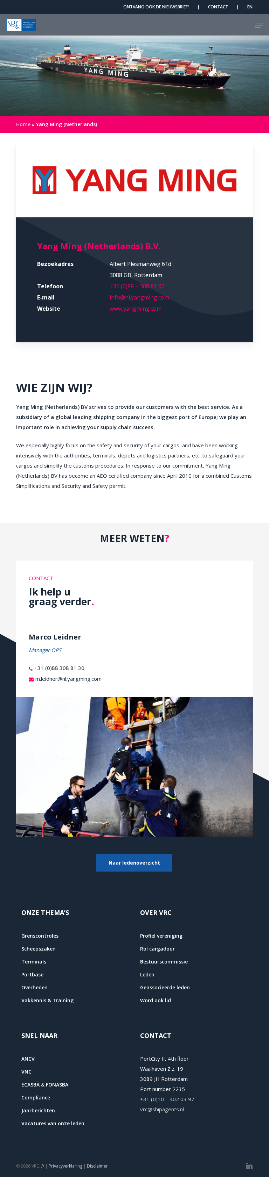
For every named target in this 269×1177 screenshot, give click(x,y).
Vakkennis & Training (47, 1000)
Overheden (34, 987)
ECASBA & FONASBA (44, 1084)
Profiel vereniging (161, 935)
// (42, 1166)
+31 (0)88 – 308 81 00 (137, 286)
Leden (147, 974)
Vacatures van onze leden (52, 1123)
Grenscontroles (39, 935)
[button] (259, 25)
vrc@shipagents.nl (162, 1109)
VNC (26, 1071)
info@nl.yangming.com (139, 297)
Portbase (32, 974)
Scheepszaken (38, 948)
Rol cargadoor (157, 948)
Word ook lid (155, 1000)
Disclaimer (97, 1166)
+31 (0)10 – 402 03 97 (167, 1099)
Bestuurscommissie (164, 961)
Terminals (33, 961)
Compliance (35, 1097)
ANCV (28, 1058)
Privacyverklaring (65, 1166)
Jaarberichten (38, 1110)
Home (23, 124)
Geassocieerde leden (165, 987)
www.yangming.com (135, 308)
